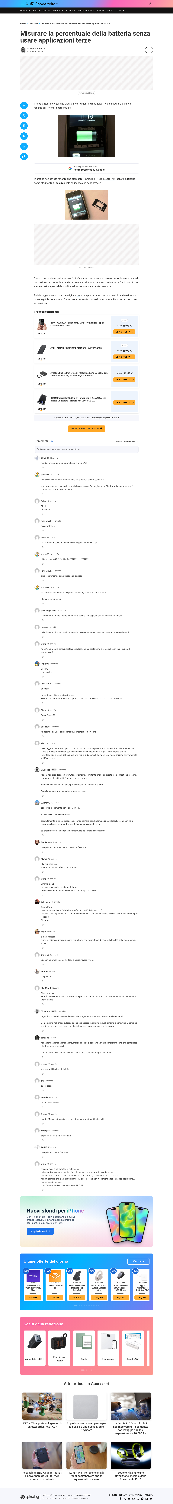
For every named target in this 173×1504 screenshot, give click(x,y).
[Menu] (22, 3)
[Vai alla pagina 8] (94, 1305)
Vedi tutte (138, 1261)
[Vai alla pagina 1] (75, 1305)
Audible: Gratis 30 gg (55, 1287)
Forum (100, 10)
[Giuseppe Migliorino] (23, 50)
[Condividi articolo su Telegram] (24, 136)
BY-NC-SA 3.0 (64, 1498)
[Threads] (138, 1498)
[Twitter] (125, 1498)
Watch (69, 10)
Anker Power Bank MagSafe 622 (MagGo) (77, 1288)
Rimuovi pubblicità (86, 93)
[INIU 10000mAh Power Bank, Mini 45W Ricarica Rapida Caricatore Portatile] (42, 324)
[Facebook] (120, 1498)
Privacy (138, 1495)
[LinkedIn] (146, 1498)
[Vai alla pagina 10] (98, 1305)
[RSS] (151, 1498)
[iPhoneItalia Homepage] (42, 3)
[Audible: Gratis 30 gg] (55, 1276)
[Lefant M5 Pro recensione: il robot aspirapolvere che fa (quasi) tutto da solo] (86, 1455)
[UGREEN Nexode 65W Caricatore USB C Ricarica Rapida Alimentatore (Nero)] (121, 1276)
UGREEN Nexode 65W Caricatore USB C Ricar (121, 1288)
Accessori (33, 23)
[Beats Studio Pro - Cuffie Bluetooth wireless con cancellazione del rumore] (99, 1276)
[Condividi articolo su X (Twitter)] (24, 115)
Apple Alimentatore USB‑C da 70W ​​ (142, 1288)
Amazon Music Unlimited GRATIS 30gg (33, 1288)
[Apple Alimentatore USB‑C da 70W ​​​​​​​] (142, 1276)
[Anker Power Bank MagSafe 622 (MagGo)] (77, 1276)
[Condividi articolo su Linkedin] (24, 126)
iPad (35, 10)
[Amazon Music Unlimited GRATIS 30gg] (33, 1276)
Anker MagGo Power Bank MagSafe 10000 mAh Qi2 (76, 348)
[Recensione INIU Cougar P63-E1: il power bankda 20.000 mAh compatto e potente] (42, 1455)
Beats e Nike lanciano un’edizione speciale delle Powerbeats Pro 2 (130, 1476)
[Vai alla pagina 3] (81, 1305)
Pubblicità (148, 1495)
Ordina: (119, 441)
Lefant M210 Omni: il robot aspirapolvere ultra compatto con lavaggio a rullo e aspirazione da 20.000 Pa (130, 1428)
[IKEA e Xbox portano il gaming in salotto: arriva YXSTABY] (42, 1406)
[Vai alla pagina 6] (89, 1305)
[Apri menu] (57, 3)
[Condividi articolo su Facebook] (24, 105)
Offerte (120, 10)
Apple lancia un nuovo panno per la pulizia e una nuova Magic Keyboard (86, 1427)
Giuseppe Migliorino (36, 48)
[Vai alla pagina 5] (86, 1305)
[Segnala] (42, 467)
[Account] (150, 4)
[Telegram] (142, 1498)
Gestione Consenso (80, 1498)
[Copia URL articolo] (24, 156)
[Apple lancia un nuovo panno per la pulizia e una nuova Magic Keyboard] (86, 1406)
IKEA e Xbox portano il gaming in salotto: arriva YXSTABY (42, 1425)
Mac (45, 10)
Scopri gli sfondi (38, 1231)
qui (78, 295)
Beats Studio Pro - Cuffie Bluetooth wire (99, 1288)
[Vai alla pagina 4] (84, 1305)
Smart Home (85, 10)
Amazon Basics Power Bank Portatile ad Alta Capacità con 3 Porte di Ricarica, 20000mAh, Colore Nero (79, 374)
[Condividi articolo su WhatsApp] (24, 146)
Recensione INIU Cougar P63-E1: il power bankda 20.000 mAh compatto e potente (42, 1476)
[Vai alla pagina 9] (96, 1305)
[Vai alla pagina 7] (91, 1305)
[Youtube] (129, 1498)
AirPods (57, 10)
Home (23, 23)
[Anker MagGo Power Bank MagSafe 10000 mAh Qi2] (42, 349)
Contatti (123, 1495)
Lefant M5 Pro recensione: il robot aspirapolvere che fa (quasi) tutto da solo (86, 1476)
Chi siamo (113, 1495)
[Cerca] (27, 3)
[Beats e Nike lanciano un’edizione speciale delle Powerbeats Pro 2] (131, 1455)
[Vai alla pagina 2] (79, 1305)
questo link (109, 178)
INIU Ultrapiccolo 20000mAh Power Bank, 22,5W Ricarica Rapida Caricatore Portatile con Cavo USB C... (78, 399)
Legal (131, 1495)
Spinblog (57, 1495)
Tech (110, 10)
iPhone (23, 10)
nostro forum (63, 299)
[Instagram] (133, 1498)
